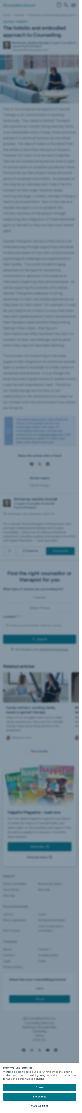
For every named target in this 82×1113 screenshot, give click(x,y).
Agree (40, 1087)
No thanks (39, 1096)
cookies (17, 1071)
